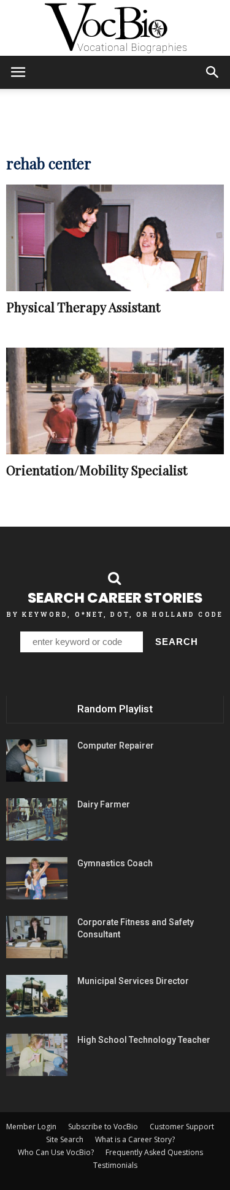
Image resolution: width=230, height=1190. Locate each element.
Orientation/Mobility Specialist (96, 469)
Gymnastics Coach (115, 863)
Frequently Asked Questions (154, 1152)
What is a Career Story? (135, 1139)
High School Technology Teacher (143, 1040)
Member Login (31, 1126)
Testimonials (115, 1165)
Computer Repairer (115, 745)
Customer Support (182, 1126)
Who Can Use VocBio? (56, 1152)
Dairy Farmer (103, 804)
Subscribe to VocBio (103, 1126)
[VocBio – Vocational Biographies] (115, 28)
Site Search (64, 1139)
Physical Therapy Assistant (83, 306)
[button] (213, 72)
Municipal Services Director (133, 981)
